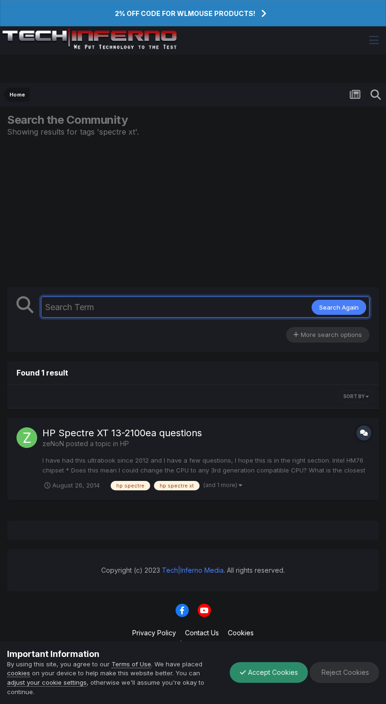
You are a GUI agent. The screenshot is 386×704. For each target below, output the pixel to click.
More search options (330, 334)
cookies (18, 673)
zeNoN (53, 444)
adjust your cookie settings (47, 682)
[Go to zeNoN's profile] (26, 437)
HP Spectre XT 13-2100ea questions (122, 433)
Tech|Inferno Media (193, 570)
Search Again (339, 307)
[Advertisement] (193, 212)
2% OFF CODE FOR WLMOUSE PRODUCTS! (185, 13)
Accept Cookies (272, 672)
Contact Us (202, 633)
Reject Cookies (344, 672)
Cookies (241, 633)
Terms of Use (131, 664)
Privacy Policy (154, 633)
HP (124, 444)
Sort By (354, 396)
